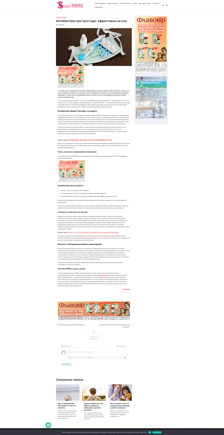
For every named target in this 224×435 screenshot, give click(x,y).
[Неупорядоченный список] (81, 358)
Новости (156, 3)
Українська (98, 7)
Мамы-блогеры (112, 3)
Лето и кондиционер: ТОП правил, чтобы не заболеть (67, 406)
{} (91, 357)
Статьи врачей (99, 3)
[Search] (166, 5)
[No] (222, 432)
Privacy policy (157, 432)
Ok (150, 432)
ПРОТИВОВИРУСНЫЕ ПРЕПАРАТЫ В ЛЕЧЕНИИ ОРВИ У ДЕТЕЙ (90, 140)
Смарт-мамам (125, 3)
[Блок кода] (86, 358)
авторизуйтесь (122, 346)
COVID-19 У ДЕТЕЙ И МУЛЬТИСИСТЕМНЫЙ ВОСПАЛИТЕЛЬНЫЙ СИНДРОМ (93, 232)
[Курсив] (71, 358)
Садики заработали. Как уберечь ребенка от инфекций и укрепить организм (93, 407)
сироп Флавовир (104, 275)
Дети (135, 3)
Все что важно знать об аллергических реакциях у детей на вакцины (120, 406)
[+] (93, 357)
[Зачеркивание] (76, 358)
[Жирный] (69, 358)
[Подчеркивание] (74, 358)
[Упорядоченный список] (79, 358)
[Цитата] (84, 358)
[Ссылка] (89, 358)
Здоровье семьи (145, 3)
